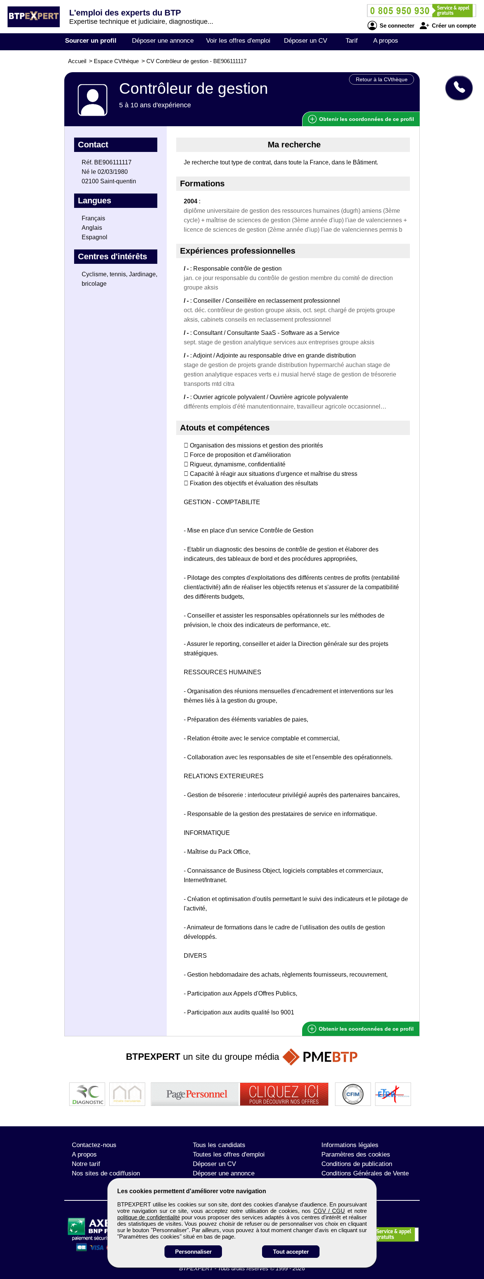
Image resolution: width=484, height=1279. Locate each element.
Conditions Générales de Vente (365, 1173)
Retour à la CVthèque (382, 79)
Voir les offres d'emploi (238, 40)
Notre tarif (86, 1164)
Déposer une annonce (163, 40)
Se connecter (396, 25)
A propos (385, 40)
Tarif (352, 40)
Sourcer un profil (90, 40)
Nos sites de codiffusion (106, 1173)
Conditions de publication (356, 1164)
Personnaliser (193, 1251)
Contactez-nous (94, 1145)
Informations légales (350, 1145)
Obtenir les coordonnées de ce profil (365, 1029)
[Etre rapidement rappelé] (456, 87)
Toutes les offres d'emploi (229, 1154)
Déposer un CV (305, 40)
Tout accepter (291, 1251)
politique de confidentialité (148, 1217)
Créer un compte (453, 25)
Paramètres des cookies (355, 1154)
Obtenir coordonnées (366, 119)
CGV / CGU (329, 1211)
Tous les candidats (219, 1145)
